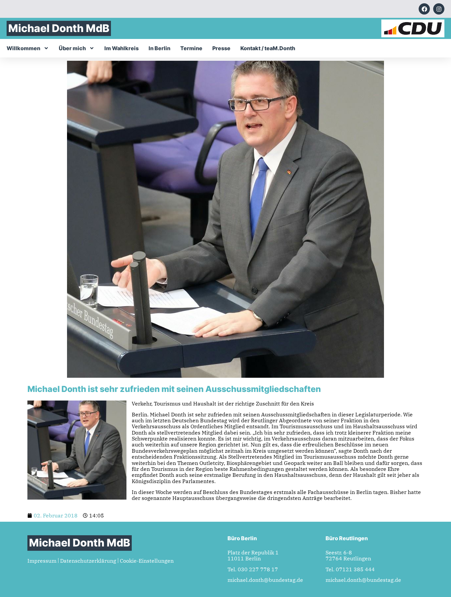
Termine (191, 48)
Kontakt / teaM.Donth (267, 48)
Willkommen (23, 48)
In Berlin (159, 48)
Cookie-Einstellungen (147, 560)
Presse (221, 48)
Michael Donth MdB (58, 28)
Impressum (41, 560)
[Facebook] (424, 9)
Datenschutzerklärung (88, 560)
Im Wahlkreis (121, 48)
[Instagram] (438, 9)
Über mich (72, 48)
